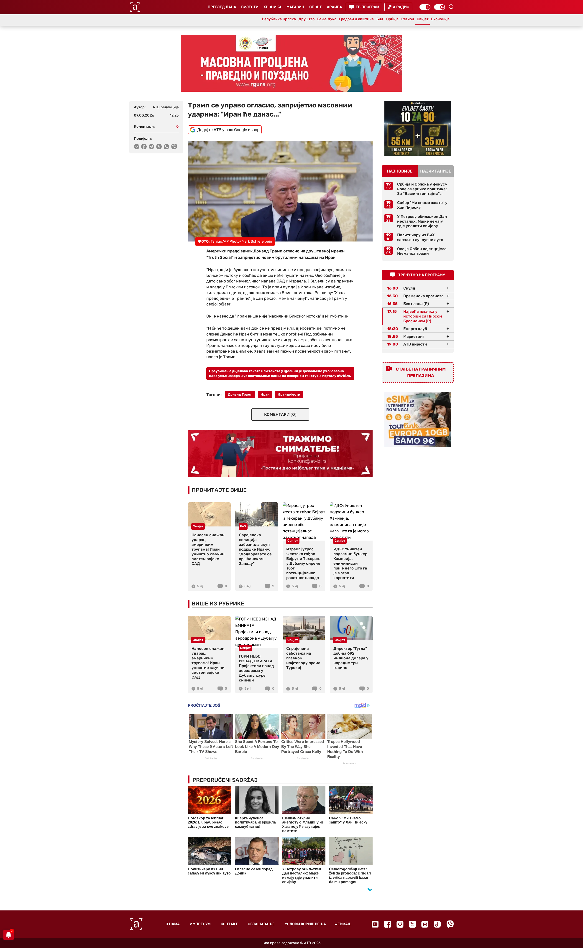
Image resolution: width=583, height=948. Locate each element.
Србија (392, 19)
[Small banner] (417, 128)
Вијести (249, 7)
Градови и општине (356, 19)
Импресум (200, 924)
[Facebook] (387, 924)
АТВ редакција (166, 107)
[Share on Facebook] (144, 146)
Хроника (272, 7)
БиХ (380, 19)
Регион (407, 19)
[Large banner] (291, 63)
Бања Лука (326, 19)
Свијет (422, 19)
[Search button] (451, 6)
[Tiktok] (437, 924)
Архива (334, 7)
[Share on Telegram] (151, 146)
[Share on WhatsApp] (166, 146)
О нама (173, 924)
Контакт (229, 924)
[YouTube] (375, 924)
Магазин (295, 7)
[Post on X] (159, 146)
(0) (280, 414)
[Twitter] (412, 924)
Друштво (307, 19)
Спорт (315, 7)
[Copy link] (136, 146)
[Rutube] (424, 924)
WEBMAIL (343, 924)
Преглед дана (222, 7)
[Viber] (450, 924)
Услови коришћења (305, 924)
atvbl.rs (343, 376)
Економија (440, 19)
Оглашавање (261, 924)
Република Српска (279, 19)
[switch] (424, 7)
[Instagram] (400, 924)
